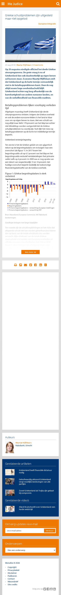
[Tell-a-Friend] (25, 264)
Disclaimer (12, 573)
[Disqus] (30, 312)
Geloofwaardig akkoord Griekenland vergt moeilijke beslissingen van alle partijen (35, 481)
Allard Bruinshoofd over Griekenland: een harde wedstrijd (37, 508)
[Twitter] (45, 589)
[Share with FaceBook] (35, 264)
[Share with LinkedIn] (40, 264)
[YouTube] (51, 589)
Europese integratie (47, 23)
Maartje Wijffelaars (24, 65)
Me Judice (15, 3)
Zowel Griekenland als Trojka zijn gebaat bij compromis (36, 491)
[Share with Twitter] (30, 264)
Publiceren (12, 576)
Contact (11, 578)
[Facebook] (48, 589)
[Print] (15, 264)
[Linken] (20, 264)
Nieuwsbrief (13, 581)
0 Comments (38, 65)
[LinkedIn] (54, 589)
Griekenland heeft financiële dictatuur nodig (35, 471)
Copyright (12, 567)
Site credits (12, 584)
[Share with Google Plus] (46, 264)
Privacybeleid (13, 570)
